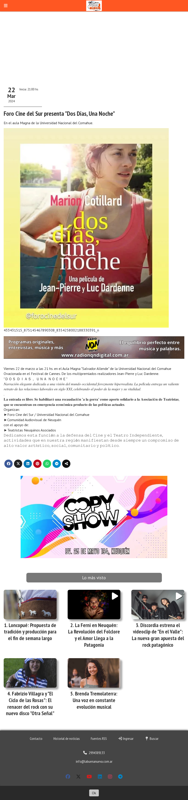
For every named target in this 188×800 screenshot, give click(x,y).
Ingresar (127, 738)
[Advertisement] (94, 46)
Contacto (36, 738)
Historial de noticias (66, 738)
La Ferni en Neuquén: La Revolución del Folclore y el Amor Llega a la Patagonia (94, 635)
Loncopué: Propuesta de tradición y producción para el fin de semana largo (30, 632)
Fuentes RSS (99, 738)
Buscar (153, 738)
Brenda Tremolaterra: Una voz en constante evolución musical (95, 700)
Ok (94, 793)
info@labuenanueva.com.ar (94, 761)
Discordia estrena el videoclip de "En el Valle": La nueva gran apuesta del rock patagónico (158, 635)
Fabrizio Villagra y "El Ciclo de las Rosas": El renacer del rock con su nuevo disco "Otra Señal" (30, 703)
